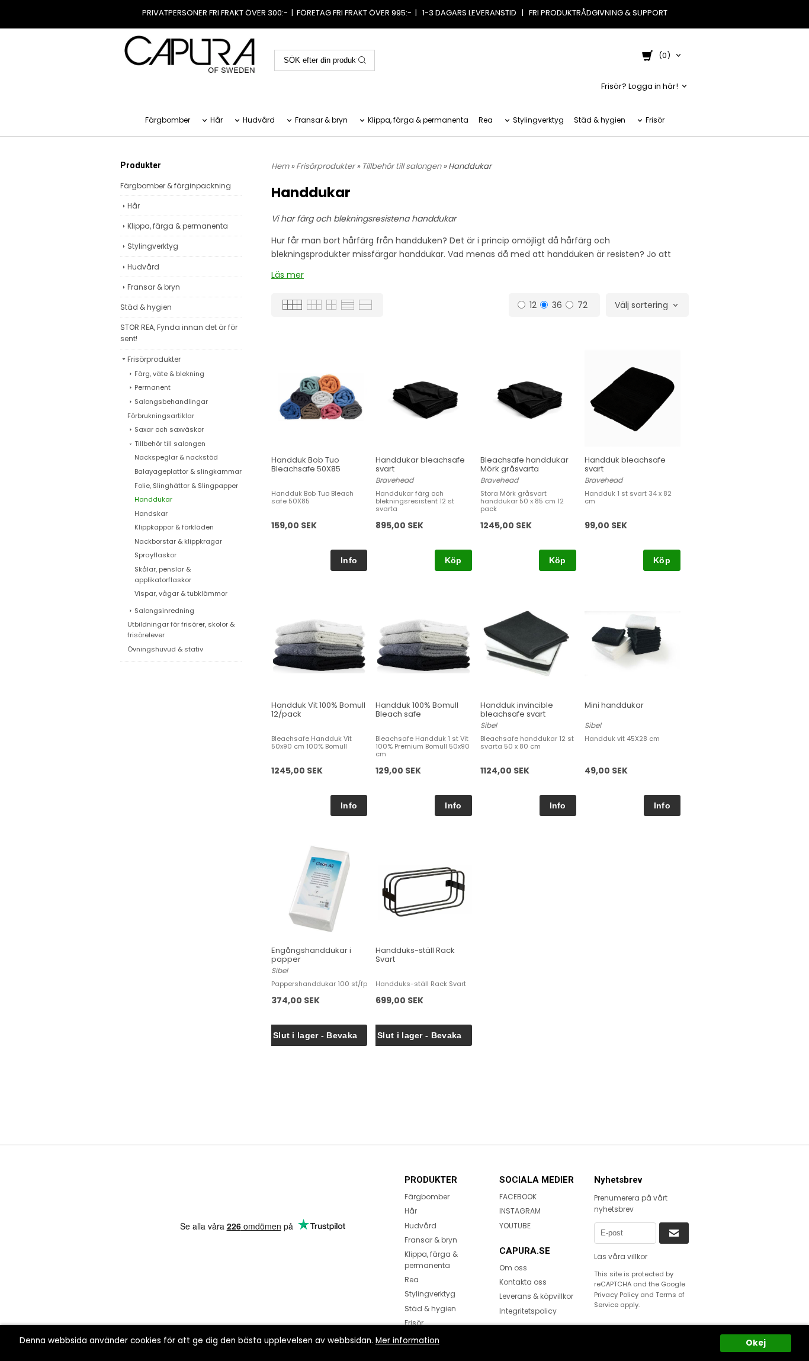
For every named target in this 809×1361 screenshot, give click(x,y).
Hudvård (259, 120)
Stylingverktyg (538, 120)
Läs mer (287, 275)
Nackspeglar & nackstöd (176, 457)
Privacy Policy (616, 1294)
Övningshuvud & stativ (165, 649)
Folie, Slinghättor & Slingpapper (186, 485)
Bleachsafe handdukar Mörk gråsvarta (524, 464)
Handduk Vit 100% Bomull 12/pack (318, 709)
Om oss (513, 1268)
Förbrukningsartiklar (160, 416)
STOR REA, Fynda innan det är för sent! (178, 333)
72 (582, 304)
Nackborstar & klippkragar (178, 541)
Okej (756, 1343)
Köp (453, 560)
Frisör (655, 120)
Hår (216, 120)
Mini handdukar (614, 705)
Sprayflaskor (155, 555)
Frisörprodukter (154, 359)
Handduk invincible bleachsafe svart (516, 709)
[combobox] (647, 305)
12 (533, 304)
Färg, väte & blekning (169, 373)
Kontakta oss (523, 1282)
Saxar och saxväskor (169, 429)
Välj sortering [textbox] (641, 305)
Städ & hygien (599, 120)
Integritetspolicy (528, 1311)
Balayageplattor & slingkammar (188, 471)
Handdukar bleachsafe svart (420, 464)
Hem (280, 166)
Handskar (151, 513)
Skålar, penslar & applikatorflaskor (162, 574)
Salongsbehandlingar (171, 401)
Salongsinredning (164, 610)
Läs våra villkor (620, 1256)
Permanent (152, 387)
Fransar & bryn (321, 120)
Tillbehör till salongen (170, 443)
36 (557, 304)
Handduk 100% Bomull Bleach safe (416, 709)
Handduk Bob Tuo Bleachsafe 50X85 (306, 464)
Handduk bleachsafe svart (625, 464)
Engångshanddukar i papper (311, 955)
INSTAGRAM (520, 1211)
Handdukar (153, 499)
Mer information (407, 1340)
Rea (486, 120)
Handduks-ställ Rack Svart (415, 955)
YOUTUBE (515, 1226)
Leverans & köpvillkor (536, 1296)
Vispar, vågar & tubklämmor (180, 593)
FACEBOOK (518, 1197)
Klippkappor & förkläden (174, 527)
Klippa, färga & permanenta (418, 120)
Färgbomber (167, 120)
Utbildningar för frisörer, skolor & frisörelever (181, 629)
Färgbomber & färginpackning (175, 186)
